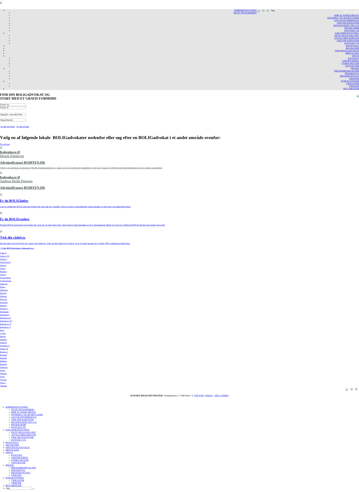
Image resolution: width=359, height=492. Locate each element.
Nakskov (3, 340)
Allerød (3, 265)
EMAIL (209, 395)
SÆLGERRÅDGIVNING (347, 33)
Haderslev (4, 284)
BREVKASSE (352, 53)
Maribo (3, 337)
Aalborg (3, 253)
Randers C (4, 352)
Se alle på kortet (8, 126)
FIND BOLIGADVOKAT (347, 51)
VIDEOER (354, 78)
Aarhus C (3, 259)
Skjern (2, 371)
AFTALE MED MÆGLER (346, 38)
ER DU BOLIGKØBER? (245, 13)
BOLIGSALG (352, 46)
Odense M (4, 349)
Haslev (2, 287)
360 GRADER (352, 48)
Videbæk (3, 386)
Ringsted (3, 355)
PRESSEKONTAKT (349, 76)
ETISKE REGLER (350, 63)
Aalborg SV (5, 256)
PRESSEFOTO (352, 73)
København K (5, 318)
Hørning (3, 306)
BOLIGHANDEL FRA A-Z (346, 25)
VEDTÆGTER (352, 66)
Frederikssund (5, 281)
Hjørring (3, 299)
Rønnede (3, 364)
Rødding (3, 361)
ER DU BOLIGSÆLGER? (346, 35)
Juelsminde (4, 312)
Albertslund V (5, 262)
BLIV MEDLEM (351, 89)
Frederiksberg (5, 278)
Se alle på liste (22, 126)
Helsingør (4, 290)
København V (5, 327)
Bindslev (3, 272)
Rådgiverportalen (351, 11)
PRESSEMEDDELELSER (346, 71)
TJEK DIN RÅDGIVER (348, 23)
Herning (3, 293)
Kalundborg (4, 315)
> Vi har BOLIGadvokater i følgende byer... (17, 248)
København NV (6, 321)
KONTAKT (353, 58)
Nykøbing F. (5, 346)
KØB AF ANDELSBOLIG (346, 15)
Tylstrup (3, 380)
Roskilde (3, 358)
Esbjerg (3, 275)
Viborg (2, 383)
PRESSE (355, 68)
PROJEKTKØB (351, 28)
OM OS (355, 56)
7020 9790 (198, 395)
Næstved (3, 343)
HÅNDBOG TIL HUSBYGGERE (343, 18)
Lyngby (3, 333)
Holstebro (4, 303)
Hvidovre (3, 309)
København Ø (5, 324)
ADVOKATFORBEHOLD (346, 20)
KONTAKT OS (351, 30)
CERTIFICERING (350, 61)
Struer (2, 377)
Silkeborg (4, 367)
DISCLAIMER (221, 395)
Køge (2, 330)
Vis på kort (5, 144)
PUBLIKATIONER (350, 81)
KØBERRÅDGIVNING (245, 10)
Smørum (3, 374)
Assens (2, 269)
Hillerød (3, 296)
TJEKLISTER (352, 83)
